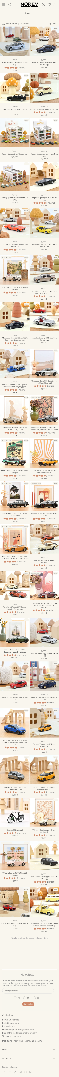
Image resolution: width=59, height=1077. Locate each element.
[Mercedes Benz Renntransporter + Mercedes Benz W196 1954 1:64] (15, 363)
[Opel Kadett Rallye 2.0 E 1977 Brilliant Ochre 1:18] (44, 453)
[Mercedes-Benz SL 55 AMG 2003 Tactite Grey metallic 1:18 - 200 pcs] (44, 410)
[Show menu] (4, 4)
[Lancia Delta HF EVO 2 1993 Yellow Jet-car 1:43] (44, 223)
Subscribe (28, 1004)
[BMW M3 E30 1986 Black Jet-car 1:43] (15, 88)
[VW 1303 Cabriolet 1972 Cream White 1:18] (44, 812)
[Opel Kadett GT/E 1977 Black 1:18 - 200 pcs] (15, 453)
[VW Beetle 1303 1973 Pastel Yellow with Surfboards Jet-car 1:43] (44, 902)
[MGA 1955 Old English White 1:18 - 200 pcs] (15, 270)
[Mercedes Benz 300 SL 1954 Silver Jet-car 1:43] (44, 316)
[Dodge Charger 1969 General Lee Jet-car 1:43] (15, 223)
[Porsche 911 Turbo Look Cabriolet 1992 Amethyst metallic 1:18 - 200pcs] (44, 585)
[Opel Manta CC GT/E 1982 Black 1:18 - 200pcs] (15, 496)
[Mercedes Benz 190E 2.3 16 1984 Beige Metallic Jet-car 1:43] (44, 270)
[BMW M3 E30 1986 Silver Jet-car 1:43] (15, 41)
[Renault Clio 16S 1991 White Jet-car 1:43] (44, 632)
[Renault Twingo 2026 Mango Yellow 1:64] (44, 723)
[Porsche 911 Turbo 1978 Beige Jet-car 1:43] (44, 539)
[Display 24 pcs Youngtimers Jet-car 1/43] (44, 132)
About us (6, 1058)
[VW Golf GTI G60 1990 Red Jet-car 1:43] (15, 902)
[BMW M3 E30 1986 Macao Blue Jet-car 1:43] (44, 41)
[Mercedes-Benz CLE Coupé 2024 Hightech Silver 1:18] (44, 363)
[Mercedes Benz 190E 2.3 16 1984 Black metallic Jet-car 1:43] (15, 316)
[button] (11, 68)
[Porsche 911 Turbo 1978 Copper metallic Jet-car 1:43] (15, 585)
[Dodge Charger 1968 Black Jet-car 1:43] (44, 176)
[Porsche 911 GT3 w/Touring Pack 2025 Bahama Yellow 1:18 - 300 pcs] (15, 539)
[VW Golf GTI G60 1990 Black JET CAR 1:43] (44, 855)
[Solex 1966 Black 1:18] (15, 812)
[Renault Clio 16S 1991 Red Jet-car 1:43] (15, 676)
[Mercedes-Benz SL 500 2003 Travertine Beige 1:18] (15, 410)
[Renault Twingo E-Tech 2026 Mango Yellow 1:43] (44, 769)
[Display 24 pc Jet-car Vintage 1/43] (15, 132)
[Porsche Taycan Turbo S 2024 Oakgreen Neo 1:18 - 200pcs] (15, 632)
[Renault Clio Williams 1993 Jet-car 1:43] (44, 676)
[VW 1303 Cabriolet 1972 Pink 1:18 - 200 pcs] (15, 855)
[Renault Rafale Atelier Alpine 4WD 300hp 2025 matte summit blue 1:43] (15, 723)
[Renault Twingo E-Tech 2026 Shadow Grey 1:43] (15, 769)
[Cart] (55, 4)
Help (4, 1049)
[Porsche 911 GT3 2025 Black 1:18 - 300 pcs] (44, 496)
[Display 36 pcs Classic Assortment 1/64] (15, 176)
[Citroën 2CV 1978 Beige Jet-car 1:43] (44, 88)
